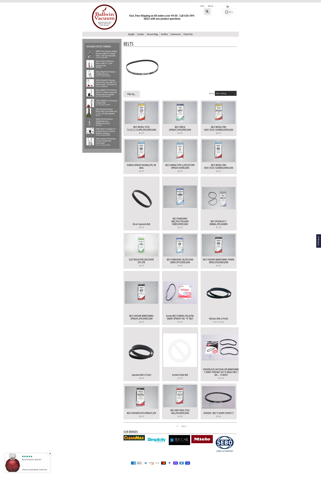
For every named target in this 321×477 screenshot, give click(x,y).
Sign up (210, 6)
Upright (131, 34)
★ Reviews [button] (318, 241)
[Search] (207, 11)
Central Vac (188, 34)
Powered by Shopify (160, 472)
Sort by (211, 93)
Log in (202, 6)
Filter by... (131, 94)
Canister (140, 34)
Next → (184, 426)
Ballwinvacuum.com (160, 469)
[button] (50, 453)
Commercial (176, 34)
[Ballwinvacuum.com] (104, 17)
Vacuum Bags (152, 34)
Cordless (164, 34)
